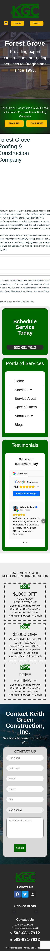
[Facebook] (17, 894)
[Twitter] (25, 894)
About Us (22, 416)
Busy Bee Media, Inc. (35, 948)
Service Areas (26, 398)
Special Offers (26, 407)
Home (19, 381)
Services (21, 390)
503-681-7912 (25, 347)
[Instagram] (32, 894)
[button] (6, 23)
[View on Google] (15, 508)
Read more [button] (18, 534)
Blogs (19, 425)
